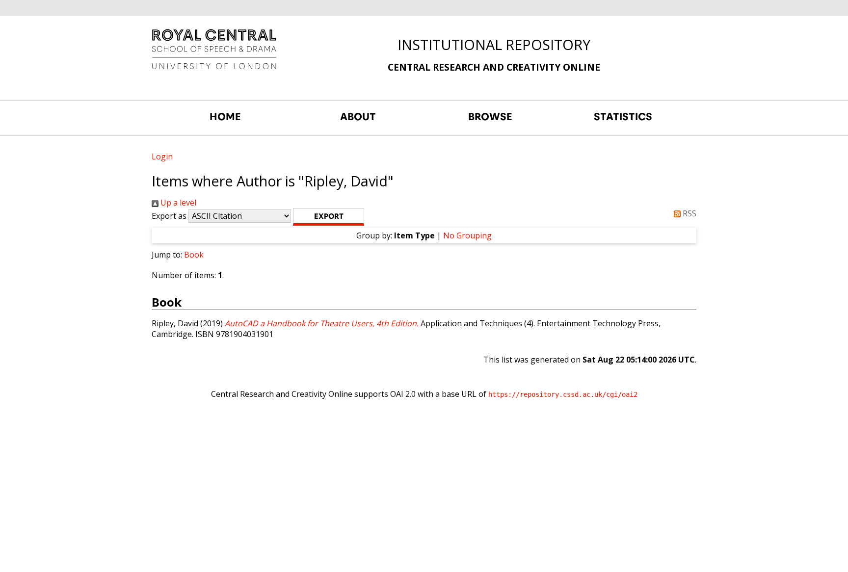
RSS (688, 213)
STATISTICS (623, 117)
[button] (328, 217)
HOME (225, 117)
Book (194, 254)
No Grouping (467, 235)
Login (162, 156)
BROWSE (490, 117)
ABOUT (358, 117)
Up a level (177, 202)
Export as (169, 215)
